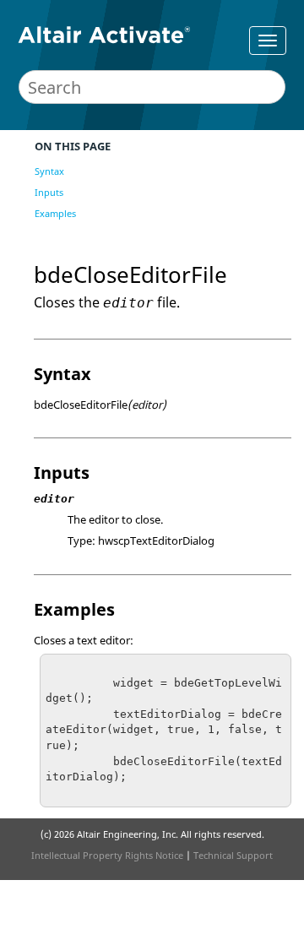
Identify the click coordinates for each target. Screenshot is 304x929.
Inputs (49, 192)
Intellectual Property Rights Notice (107, 855)
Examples (55, 213)
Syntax (49, 171)
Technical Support (233, 855)
